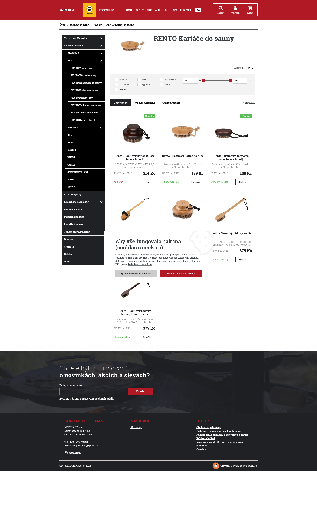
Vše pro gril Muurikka (76, 38)
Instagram (75, 452)
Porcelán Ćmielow (74, 224)
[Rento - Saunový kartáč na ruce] (183, 149)
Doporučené (121, 102)
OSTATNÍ (72, 187)
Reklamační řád (205, 438)
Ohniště (68, 239)
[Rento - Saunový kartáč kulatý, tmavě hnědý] (134, 149)
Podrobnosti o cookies (140, 264)
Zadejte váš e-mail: (71, 385)
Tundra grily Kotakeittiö (77, 231)
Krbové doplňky (72, 194)
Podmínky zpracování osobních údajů (218, 431)
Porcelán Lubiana (73, 209)
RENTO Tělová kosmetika (85, 112)
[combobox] (251, 68)
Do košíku (195, 182)
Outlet (67, 261)
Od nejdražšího (171, 102)
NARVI (71, 142)
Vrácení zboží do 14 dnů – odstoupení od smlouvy (220, 443)
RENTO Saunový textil (83, 120)
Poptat (149, 182)
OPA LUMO (73, 53)
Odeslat (140, 391)
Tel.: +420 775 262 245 (76, 441)
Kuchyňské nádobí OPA (76, 201)
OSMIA (71, 164)
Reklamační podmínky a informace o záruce (222, 434)
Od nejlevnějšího (145, 102)
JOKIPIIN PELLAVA (77, 172)
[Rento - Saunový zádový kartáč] (231, 227)
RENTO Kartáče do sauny (84, 90)
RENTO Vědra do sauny (83, 75)
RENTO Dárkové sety (82, 97)
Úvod (62, 24)
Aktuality (136, 427)
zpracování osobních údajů (97, 398)
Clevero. (225, 465)
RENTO (98, 24)
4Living (71, 149)
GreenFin (69, 246)
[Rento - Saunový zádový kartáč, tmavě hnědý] (134, 304)
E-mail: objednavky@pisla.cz (81, 445)
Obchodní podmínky (208, 427)
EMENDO (72, 127)
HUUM (71, 157)
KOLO (70, 135)
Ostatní (68, 254)
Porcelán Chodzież (74, 216)
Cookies (201, 449)
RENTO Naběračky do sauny (86, 82)
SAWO (70, 179)
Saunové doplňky (79, 24)
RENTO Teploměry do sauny (86, 105)
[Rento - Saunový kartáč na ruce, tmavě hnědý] (231, 149)
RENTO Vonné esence (82, 68)
